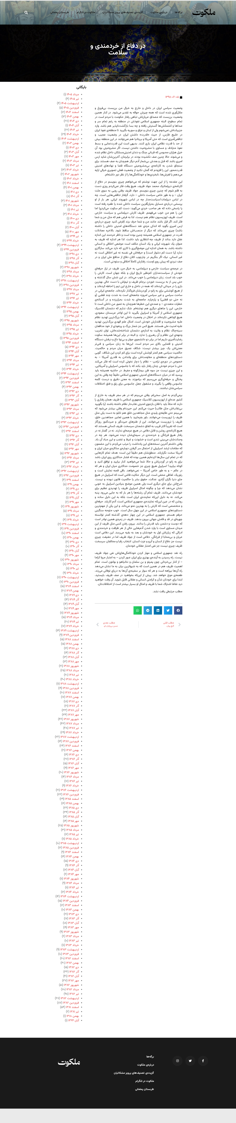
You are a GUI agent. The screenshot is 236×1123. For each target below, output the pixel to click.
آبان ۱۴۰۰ (74, 227)
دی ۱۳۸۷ (74, 701)
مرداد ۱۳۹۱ (73, 511)
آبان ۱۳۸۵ (73, 817)
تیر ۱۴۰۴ (74, 130)
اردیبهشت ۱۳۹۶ (70, 307)
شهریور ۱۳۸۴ (71, 879)
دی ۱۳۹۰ (74, 542)
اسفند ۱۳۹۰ (72, 533)
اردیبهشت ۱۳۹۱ (70, 524)
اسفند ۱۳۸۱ (72, 1007)
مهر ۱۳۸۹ (73, 608)
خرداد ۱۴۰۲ (73, 178)
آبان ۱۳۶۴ (73, 1020)
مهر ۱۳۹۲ (74, 449)
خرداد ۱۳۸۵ (72, 839)
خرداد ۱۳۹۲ (72, 466)
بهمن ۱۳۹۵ (72, 311)
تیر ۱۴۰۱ (75, 210)
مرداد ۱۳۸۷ (72, 723)
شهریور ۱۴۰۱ (72, 201)
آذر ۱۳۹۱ (74, 493)
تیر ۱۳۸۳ (74, 941)
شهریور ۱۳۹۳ (71, 404)
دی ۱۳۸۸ (74, 648)
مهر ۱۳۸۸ (73, 661)
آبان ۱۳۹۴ (73, 351)
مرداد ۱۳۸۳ (72, 936)
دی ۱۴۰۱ (74, 192)
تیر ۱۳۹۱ (74, 515)
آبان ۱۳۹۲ (74, 444)
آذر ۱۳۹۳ (74, 396)
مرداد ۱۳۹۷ (73, 289)
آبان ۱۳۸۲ (73, 976)
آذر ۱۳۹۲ (74, 440)
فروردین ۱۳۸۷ (71, 741)
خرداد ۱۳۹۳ (72, 418)
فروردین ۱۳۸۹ (71, 635)
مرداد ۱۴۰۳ (73, 161)
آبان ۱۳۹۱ (74, 498)
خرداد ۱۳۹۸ (72, 276)
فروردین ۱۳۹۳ (71, 427)
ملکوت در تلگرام (86, 12)
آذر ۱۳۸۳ (74, 918)
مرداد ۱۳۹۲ (73, 458)
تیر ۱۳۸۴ (74, 887)
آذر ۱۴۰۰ (74, 223)
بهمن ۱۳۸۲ (72, 963)
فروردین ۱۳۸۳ (71, 954)
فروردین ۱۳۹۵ (71, 338)
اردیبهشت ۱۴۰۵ (70, 103)
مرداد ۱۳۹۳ (72, 409)
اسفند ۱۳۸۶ (72, 746)
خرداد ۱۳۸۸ (72, 679)
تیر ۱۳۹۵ (74, 329)
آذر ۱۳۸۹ (74, 599)
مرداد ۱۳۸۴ (72, 883)
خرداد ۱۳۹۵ (72, 334)
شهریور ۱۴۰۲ (72, 174)
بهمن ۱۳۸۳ (72, 910)
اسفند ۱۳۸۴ (72, 852)
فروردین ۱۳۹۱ (71, 529)
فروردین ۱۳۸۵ (71, 848)
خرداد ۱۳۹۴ (72, 369)
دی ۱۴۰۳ (74, 147)
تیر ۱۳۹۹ (74, 236)
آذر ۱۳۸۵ (74, 812)
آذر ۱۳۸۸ (74, 653)
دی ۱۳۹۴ (74, 347)
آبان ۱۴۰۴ (74, 125)
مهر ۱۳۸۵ (73, 821)
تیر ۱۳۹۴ (74, 365)
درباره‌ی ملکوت (158, 12)
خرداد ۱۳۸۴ (72, 892)
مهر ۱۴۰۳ (74, 156)
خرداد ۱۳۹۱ (73, 520)
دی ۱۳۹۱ (74, 489)
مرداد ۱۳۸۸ (72, 670)
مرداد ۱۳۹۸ (73, 272)
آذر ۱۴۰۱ (75, 196)
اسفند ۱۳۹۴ (72, 342)
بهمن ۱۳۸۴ (72, 856)
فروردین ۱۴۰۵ (71, 108)
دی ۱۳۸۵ (74, 808)
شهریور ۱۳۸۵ (71, 825)
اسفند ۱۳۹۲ (72, 431)
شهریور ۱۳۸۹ (71, 613)
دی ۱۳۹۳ (74, 391)
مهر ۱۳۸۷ (73, 715)
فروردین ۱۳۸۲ (71, 1003)
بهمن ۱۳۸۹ (72, 591)
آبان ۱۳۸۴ (73, 870)
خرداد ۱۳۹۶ (72, 303)
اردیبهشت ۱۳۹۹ (70, 245)
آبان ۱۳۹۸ (73, 263)
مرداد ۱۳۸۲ (72, 989)
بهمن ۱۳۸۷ (72, 697)
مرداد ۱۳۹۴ (73, 360)
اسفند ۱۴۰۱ (73, 183)
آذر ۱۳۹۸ (74, 258)
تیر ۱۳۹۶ (74, 298)
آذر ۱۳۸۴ (74, 865)
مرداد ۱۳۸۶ (72, 777)
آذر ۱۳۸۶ (74, 759)
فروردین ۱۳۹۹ (71, 249)
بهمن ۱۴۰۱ (73, 187)
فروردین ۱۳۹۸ (71, 285)
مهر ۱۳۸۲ (73, 980)
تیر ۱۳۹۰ (74, 568)
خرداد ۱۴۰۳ (72, 170)
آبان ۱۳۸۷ (73, 710)
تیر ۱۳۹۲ (74, 462)
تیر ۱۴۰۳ (74, 165)
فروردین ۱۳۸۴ (71, 901)
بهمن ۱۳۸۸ (72, 644)
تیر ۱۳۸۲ (74, 994)
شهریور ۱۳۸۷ (71, 719)
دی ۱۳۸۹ (74, 595)
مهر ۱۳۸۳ (73, 927)
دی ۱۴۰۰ (74, 218)
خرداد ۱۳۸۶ (72, 785)
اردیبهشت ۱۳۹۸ (70, 280)
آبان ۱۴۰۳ (74, 152)
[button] (26, 12)
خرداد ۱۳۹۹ (73, 241)
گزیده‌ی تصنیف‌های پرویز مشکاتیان (123, 12)
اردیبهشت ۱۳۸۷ (69, 737)
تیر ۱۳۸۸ (74, 675)
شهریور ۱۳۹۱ (72, 506)
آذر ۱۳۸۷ (74, 706)
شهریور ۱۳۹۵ (71, 320)
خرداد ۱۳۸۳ (72, 945)
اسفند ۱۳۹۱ (72, 480)
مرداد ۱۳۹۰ (73, 564)
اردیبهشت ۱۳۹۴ (70, 373)
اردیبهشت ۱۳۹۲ (70, 471)
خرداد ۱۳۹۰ (73, 573)
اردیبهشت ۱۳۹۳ (70, 422)
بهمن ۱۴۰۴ (73, 116)
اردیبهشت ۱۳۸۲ (70, 998)
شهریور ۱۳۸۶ (71, 772)
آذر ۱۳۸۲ (74, 972)
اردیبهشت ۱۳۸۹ (70, 630)
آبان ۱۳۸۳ (73, 923)
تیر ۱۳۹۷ (74, 294)
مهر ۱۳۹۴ (73, 356)
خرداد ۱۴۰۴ (73, 134)
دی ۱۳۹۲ (74, 435)
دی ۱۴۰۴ (74, 121)
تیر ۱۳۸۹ (74, 622)
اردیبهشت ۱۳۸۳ (69, 949)
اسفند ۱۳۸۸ (72, 639)
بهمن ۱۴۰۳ (73, 143)
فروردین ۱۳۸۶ (71, 794)
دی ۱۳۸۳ (74, 914)
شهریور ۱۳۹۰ (72, 560)
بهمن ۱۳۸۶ (72, 750)
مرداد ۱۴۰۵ (73, 94)
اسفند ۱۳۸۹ (72, 586)
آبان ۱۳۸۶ (73, 763)
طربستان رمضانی (59, 12)
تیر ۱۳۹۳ (74, 413)
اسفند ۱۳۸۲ (72, 958)
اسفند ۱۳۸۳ (72, 905)
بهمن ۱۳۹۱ (73, 484)
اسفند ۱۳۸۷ (72, 692)
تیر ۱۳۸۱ (74, 1011)
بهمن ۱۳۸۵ (72, 803)
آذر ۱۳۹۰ (74, 546)
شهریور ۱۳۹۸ (71, 267)
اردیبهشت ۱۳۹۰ (70, 577)
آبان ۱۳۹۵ (73, 316)
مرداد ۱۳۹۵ (73, 325)
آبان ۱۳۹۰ (74, 551)
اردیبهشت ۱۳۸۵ (69, 843)
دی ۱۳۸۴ (74, 861)
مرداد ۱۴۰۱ (73, 205)
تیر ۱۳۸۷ (74, 728)
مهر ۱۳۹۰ (74, 555)
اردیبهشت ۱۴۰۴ (70, 139)
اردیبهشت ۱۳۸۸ (69, 684)
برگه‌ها (178, 12)
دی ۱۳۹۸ (74, 254)
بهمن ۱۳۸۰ (73, 1016)
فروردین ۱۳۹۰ (71, 582)
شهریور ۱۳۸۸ (71, 666)
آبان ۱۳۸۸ (73, 657)
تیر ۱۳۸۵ (74, 834)
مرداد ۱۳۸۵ (72, 830)
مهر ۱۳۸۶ (73, 768)
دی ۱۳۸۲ (74, 967)
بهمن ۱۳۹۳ (72, 387)
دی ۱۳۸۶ (74, 754)
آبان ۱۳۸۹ (73, 604)
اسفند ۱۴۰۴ (72, 112)
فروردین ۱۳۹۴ (71, 378)
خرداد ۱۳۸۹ (72, 626)
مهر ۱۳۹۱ (74, 502)
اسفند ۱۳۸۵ (72, 799)
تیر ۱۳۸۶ (74, 781)
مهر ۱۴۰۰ (74, 232)
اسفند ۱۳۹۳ (72, 382)
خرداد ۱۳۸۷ (72, 732)
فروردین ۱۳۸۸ (71, 688)
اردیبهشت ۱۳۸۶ (70, 790)
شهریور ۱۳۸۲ (71, 985)
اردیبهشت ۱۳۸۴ (69, 896)
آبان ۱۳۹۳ (73, 400)
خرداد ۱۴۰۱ (73, 214)
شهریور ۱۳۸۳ (71, 932)
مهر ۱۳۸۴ (73, 874)
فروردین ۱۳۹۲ (71, 475)
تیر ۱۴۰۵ (74, 99)
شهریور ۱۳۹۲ (71, 453)
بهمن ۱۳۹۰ (73, 537)
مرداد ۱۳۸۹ (73, 617)
